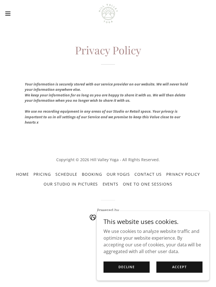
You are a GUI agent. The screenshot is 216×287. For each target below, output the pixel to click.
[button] (18, 13)
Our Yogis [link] (118, 174)
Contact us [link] (148, 174)
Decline (126, 267)
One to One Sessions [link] (147, 184)
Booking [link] (92, 174)
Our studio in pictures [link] (71, 184)
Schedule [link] (66, 174)
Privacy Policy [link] (183, 174)
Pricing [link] (42, 174)
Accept (179, 267)
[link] (108, 13)
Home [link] (22, 174)
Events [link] (111, 184)
